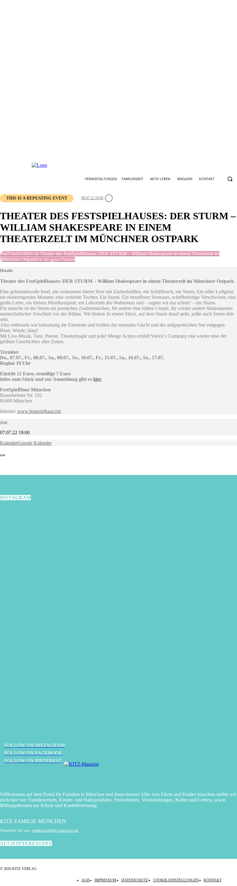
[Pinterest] (128, 165)
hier (97, 379)
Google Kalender (35, 443)
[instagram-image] (39, 546)
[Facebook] (99, 165)
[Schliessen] (2, 455)
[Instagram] (113, 165)
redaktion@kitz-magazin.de (55, 830)
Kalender (9, 443)
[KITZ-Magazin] (118, 773)
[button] (229, 179)
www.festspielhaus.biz (39, 411)
